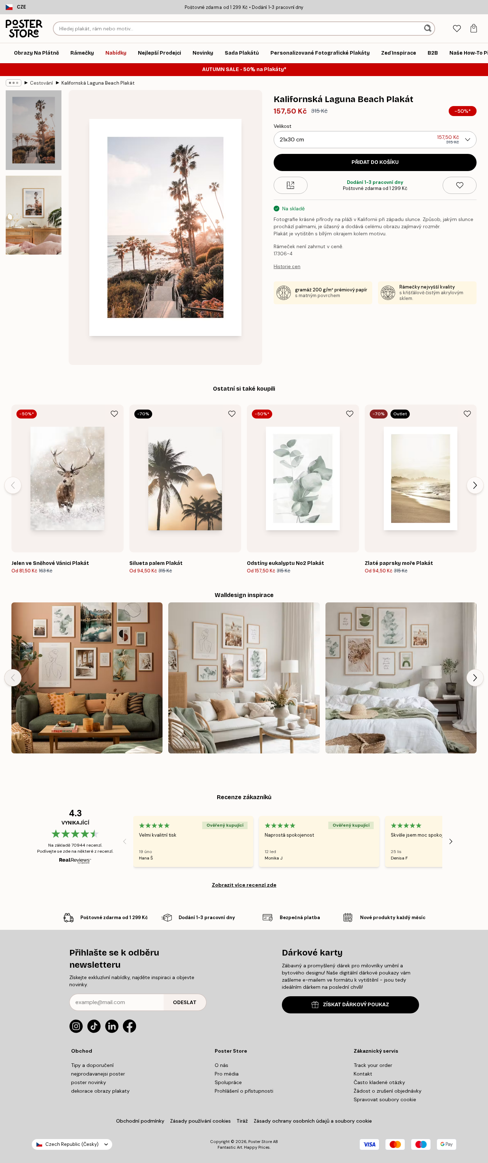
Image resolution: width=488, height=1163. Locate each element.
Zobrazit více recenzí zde (244, 885)
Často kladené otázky (379, 1082)
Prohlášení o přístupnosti (244, 1091)
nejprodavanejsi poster (98, 1074)
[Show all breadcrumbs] (13, 82)
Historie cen (287, 267)
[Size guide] (291, 185)
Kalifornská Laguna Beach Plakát (98, 83)
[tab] (456, 29)
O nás (221, 1065)
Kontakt (363, 1074)
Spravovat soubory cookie (385, 1099)
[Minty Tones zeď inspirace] (243, 677)
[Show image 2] (33, 215)
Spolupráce (228, 1082)
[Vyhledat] (428, 28)
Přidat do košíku (375, 162)
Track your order (373, 1065)
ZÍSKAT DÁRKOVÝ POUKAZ (356, 1005)
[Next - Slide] (475, 485)
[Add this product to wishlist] (460, 185)
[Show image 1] (33, 130)
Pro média (227, 1074)
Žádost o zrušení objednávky (388, 1091)
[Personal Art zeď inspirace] (87, 677)
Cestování (41, 83)
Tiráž (242, 1121)
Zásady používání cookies (200, 1121)
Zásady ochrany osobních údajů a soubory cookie (313, 1121)
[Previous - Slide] (12, 485)
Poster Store (260, 1141)
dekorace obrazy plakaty (100, 1091)
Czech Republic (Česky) (72, 1144)
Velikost (283, 126)
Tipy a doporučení (92, 1065)
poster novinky (88, 1082)
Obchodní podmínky (140, 1121)
